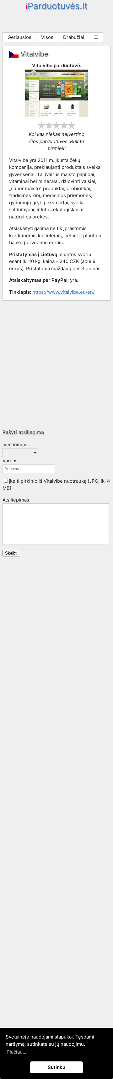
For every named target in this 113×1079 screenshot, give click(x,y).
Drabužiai (73, 37)
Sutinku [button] (56, 1067)
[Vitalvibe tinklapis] (56, 115)
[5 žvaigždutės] (71, 125)
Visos (47, 37)
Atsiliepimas (16, 500)
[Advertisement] (56, 364)
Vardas (10, 461)
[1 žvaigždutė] (41, 125)
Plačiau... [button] (16, 1052)
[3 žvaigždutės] (56, 125)
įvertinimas (15, 445)
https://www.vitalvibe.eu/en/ (63, 292)
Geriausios (19, 37)
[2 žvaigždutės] (49, 125)
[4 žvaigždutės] (64, 125)
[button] (6, 481)
